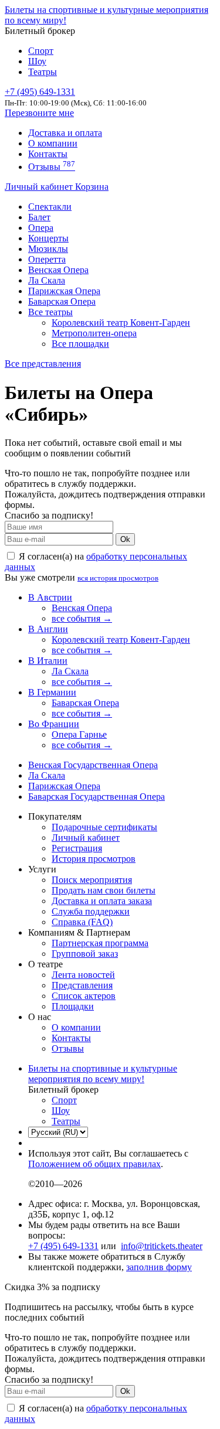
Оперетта (47, 259)
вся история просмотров (117, 578)
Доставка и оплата (65, 133)
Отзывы (51, 167)
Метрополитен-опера (94, 333)
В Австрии (50, 597)
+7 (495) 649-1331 (63, 1246)
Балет (39, 217)
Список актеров (84, 996)
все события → (82, 618)
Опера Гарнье (79, 734)
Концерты (48, 238)
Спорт (40, 51)
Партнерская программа (100, 943)
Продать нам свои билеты (103, 890)
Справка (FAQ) (82, 922)
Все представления (43, 364)
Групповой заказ (85, 954)
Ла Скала (46, 280)
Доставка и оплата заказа (102, 901)
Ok (125, 539)
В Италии (47, 661)
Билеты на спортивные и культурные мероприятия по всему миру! (102, 1073)
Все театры (50, 312)
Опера (40, 228)
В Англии (48, 629)
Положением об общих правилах (94, 1164)
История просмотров (94, 859)
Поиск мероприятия (92, 880)
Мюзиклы (48, 249)
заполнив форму (159, 1267)
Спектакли (50, 207)
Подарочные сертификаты (104, 827)
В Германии (52, 692)
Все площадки (80, 344)
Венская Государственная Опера (93, 765)
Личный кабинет (40, 187)
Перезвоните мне (39, 113)
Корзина (92, 187)
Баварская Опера (62, 301)
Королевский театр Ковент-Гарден (121, 323)
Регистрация (77, 848)
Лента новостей (83, 975)
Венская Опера (58, 270)
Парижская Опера (64, 291)
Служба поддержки (91, 911)
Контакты (47, 154)
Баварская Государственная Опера (96, 797)
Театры (42, 72)
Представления (82, 985)
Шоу (37, 61)
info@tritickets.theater (161, 1246)
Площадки (73, 1006)
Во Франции (53, 724)
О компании (52, 143)
